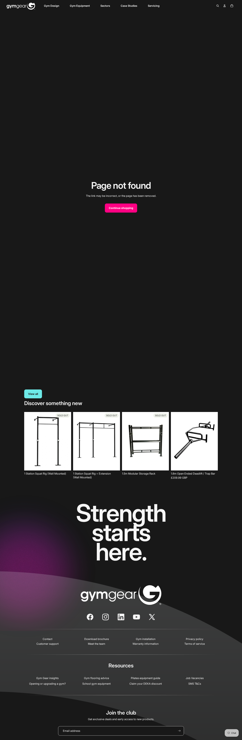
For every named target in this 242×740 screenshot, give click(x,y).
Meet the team (96, 643)
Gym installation (145, 639)
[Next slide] (213, 441)
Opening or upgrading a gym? (47, 683)
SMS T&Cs (194, 683)
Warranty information (146, 643)
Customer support (47, 643)
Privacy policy (194, 639)
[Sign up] (179, 731)
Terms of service (194, 643)
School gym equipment (96, 683)
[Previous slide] (176, 441)
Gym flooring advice (96, 678)
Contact (47, 639)
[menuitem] (51, 5)
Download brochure (96, 639)
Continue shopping (121, 208)
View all (33, 394)
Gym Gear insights (47, 678)
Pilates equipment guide (145, 678)
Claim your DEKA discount (145, 683)
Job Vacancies (195, 678)
